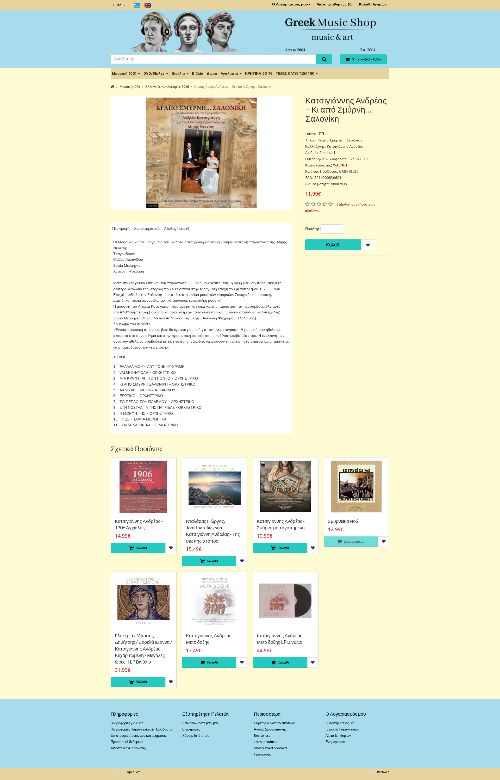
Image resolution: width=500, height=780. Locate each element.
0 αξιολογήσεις (346, 204)
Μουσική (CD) (125, 73)
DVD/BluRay (154, 73)
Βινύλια (179, 73)
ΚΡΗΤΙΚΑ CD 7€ (258, 73)
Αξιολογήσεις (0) (177, 228)
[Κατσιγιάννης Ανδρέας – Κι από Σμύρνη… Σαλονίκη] (201, 153)
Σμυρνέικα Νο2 (343, 521)
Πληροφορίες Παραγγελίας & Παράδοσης (141, 729)
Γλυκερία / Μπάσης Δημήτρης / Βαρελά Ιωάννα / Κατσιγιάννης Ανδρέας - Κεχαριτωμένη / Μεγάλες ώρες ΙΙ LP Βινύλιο (143, 649)
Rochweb (383, 772)
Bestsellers (262, 736)
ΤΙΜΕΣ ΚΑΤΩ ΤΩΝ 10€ (295, 73)
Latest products (265, 742)
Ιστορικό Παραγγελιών (342, 729)
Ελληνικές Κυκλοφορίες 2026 (167, 87)
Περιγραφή (121, 228)
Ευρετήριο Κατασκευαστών (274, 723)
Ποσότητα (311, 229)
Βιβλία (197, 73)
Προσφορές (262, 754)
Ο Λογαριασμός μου (290, 4)
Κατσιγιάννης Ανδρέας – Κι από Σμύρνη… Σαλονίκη (233, 87)
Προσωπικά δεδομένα (127, 742)
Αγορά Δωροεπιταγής (270, 729)
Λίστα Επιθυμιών (338, 736)
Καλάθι (333, 244)
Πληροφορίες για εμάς (127, 723)
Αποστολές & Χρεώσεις (128, 748)
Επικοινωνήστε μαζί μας (200, 723)
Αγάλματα (230, 73)
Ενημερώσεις (335, 742)
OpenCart (133, 772)
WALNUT (340, 165)
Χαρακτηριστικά (147, 228)
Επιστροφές (191, 729)
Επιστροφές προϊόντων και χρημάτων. (139, 736)
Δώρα (212, 73)
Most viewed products (270, 748)
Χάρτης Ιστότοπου (195, 736)
